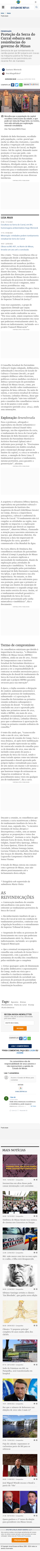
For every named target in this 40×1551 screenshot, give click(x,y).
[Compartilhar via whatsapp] (21, 85)
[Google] (20, 1088)
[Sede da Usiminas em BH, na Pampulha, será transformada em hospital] (20, 1351)
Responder (23, 1110)
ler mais (33, 1106)
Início (2, 13)
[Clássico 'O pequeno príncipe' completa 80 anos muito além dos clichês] (20, 1311)
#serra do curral (20, 1005)
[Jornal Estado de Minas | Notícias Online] (20, 8)
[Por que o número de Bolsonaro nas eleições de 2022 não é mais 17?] (20, 1390)
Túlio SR (13, 1097)
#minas (23, 1002)
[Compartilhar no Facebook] (12, 85)
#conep (31, 1005)
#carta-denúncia (7, 1007)
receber (20, 1028)
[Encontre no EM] (36, 7)
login (32, 1050)
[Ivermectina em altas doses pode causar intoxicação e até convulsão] (20, 1166)
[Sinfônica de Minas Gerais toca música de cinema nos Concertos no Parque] (20, 1202)
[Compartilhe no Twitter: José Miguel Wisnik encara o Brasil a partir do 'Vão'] (36, 1479)
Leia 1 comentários (20, 1046)
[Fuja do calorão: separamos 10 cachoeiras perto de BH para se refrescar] (20, 1426)
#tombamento (7, 1005)
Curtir (14, 1110)
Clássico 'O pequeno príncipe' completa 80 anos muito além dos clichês (18, 1332)
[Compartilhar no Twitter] (17, 85)
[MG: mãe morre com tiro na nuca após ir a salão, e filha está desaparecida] (20, 1239)
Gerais (9, 13)
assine (20, 1052)
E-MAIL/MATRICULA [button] (21, 1091)
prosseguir (20, 1540)
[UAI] (18, 2)
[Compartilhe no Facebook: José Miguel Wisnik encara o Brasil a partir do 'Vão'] (34, 1479)
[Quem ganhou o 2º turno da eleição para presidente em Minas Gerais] (20, 1502)
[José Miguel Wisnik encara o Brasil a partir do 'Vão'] (20, 1465)
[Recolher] (34, 1098)
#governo (14, 1002)
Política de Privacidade (24, 1536)
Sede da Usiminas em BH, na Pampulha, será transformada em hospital (17, 1371)
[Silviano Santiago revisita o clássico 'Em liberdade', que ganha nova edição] (20, 1275)
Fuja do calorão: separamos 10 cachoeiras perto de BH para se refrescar (16, 1446)
